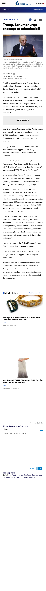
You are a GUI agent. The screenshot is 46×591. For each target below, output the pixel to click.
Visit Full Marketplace (36, 293)
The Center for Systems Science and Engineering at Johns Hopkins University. (22, 476)
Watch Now (39, 3)
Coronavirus (10, 19)
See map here (9, 473)
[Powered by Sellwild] (40, 423)
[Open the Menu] (4, 3)
